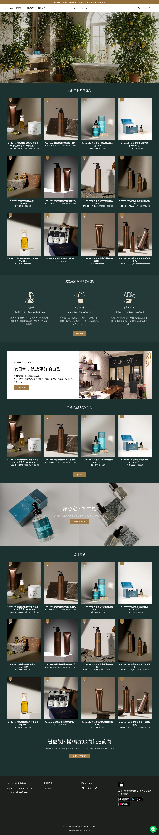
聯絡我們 (41, 7)
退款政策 (87, 830)
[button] (139, 7)
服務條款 (72, 830)
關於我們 (30, 8)
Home (10, 7)
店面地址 (47, 788)
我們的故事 (21, 387)
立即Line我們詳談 (79, 755)
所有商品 (19, 8)
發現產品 (79, 333)
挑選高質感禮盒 (79, 521)
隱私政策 (79, 830)
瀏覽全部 (79, 474)
